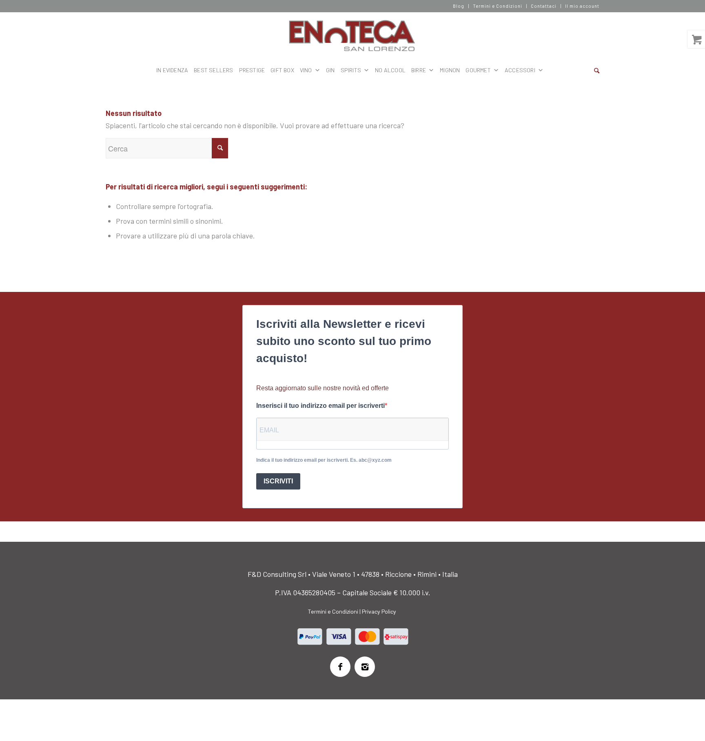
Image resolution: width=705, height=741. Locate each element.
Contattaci (543, 6)
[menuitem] (459, 6)
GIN (330, 70)
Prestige (252, 70)
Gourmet (478, 70)
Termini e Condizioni (497, 6)
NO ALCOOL (390, 70)
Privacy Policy (379, 611)
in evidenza (172, 70)
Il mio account (582, 6)
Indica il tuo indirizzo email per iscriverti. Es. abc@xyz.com (324, 460)
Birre (418, 70)
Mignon (450, 70)
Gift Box (282, 70)
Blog (458, 6)
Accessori (520, 70)
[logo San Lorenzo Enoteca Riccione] (352, 36)
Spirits (351, 70)
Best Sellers (213, 70)
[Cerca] (596, 70)
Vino (306, 70)
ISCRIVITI (278, 481)
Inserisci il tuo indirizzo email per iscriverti (320, 405)
